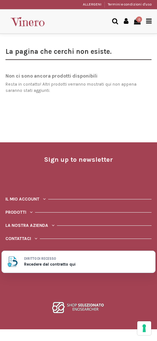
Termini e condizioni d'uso (130, 4)
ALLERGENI (92, 4)
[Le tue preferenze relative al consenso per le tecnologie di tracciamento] (144, 328)
